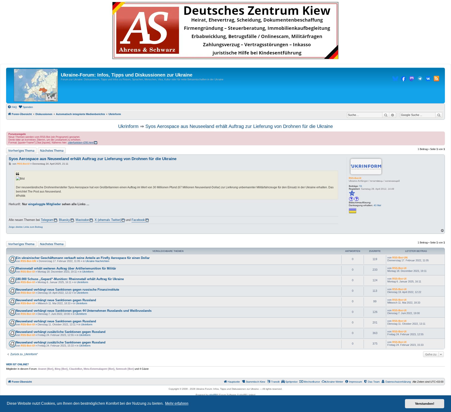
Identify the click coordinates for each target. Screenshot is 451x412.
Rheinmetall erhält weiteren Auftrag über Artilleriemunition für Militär (66, 268)
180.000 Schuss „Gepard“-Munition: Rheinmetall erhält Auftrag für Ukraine (70, 279)
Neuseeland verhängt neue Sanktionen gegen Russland (56, 300)
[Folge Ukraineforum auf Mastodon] (412, 79)
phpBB (213, 394)
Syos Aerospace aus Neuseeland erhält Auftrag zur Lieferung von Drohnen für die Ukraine (239, 126)
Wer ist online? (17, 364)
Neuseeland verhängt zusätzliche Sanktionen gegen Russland (60, 332)
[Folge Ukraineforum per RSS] (436, 79)
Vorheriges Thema (21, 150)
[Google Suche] (438, 115)
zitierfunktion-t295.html (80, 142)
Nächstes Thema (52, 150)
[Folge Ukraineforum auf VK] (428, 79)
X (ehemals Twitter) (108, 220)
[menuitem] (12, 107)
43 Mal (377, 205)
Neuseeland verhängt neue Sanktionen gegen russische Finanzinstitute (67, 289)
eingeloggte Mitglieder (44, 204)
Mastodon (82, 220)
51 (360, 186)
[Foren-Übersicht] (36, 85)
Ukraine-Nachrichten (97, 261)
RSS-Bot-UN (28, 261)
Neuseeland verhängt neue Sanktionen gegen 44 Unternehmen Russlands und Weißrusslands (84, 310)
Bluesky (64, 220)
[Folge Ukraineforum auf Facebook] (403, 79)
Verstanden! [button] (424, 403)
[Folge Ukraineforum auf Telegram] (420, 79)
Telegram (47, 220)
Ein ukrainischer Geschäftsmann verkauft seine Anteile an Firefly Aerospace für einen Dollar (83, 258)
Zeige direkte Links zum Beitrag (26, 227)
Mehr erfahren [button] (176, 403)
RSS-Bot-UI (355, 178)
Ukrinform (128, 126)
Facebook (138, 220)
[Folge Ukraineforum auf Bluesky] (395, 79)
